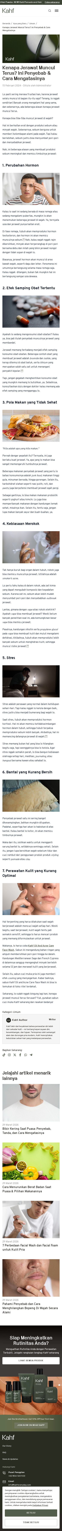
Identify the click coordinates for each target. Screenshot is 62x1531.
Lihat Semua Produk (31, 1361)
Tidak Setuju (31, 1522)
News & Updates (10, 1459)
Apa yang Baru (19, 23)
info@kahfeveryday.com (19, 1485)
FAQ (4, 1452)
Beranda (6, 23)
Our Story (6, 1446)
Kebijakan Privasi (40, 1505)
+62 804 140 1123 (16, 1476)
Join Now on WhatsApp (31, 1425)
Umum (32, 23)
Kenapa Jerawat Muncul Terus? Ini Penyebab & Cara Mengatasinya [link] (26, 29)
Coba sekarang (52, 2)
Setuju (30, 1513)
